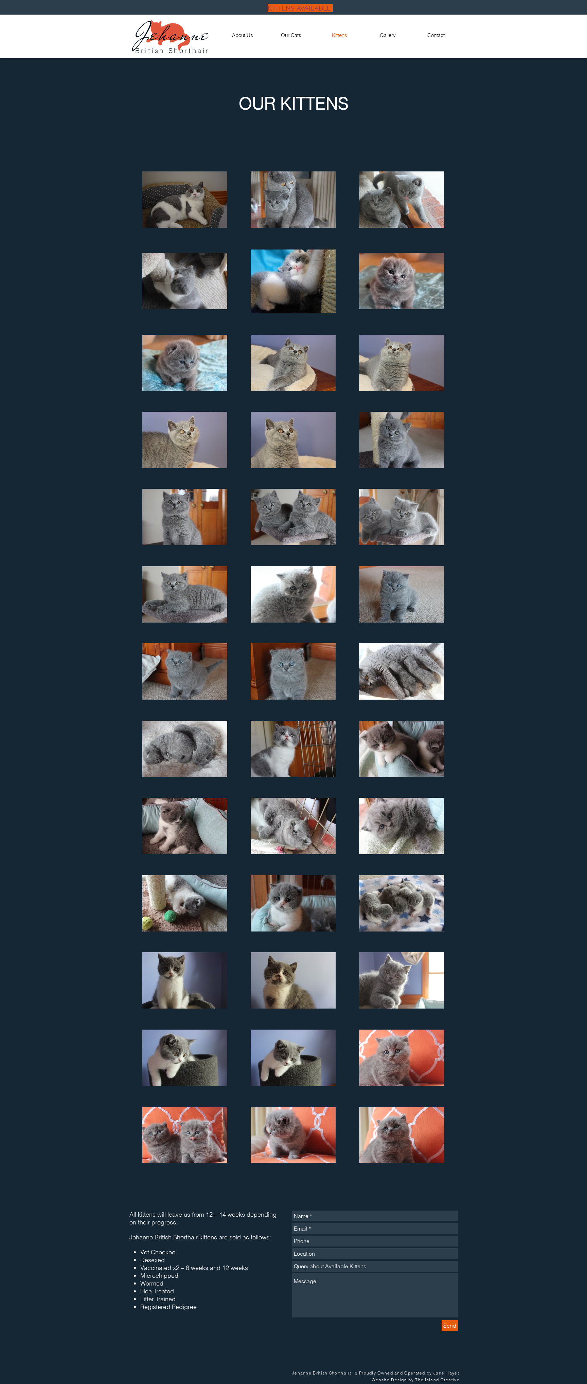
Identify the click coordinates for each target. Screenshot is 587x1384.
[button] (291, 35)
